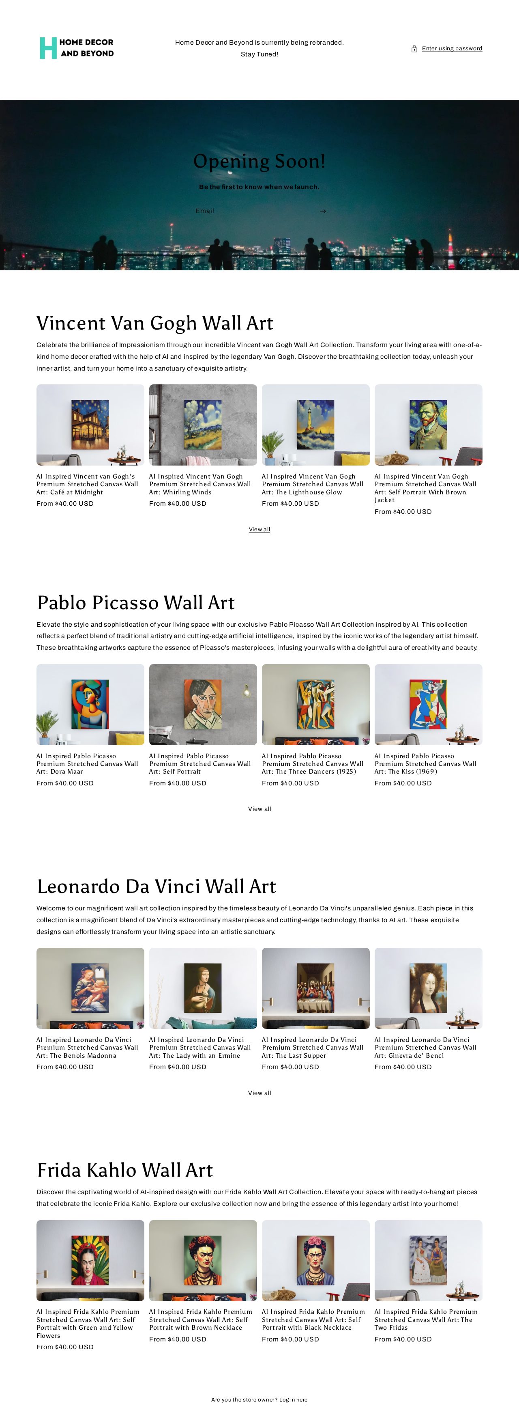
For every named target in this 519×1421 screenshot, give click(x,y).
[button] (447, 48)
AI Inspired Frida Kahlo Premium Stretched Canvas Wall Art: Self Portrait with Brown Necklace (200, 1319)
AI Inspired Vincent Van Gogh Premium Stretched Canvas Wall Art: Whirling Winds (200, 484)
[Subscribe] (323, 211)
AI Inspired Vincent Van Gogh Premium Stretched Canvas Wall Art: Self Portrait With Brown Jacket (425, 488)
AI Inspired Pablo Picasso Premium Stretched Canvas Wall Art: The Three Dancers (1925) (313, 764)
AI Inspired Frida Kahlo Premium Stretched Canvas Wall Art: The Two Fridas (426, 1319)
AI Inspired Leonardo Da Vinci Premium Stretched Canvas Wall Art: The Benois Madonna (87, 1047)
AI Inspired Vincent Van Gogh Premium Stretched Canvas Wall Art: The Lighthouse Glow (313, 484)
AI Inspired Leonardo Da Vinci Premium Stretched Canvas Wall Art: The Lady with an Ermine (200, 1047)
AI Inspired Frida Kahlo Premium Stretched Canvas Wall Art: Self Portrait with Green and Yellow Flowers (87, 1323)
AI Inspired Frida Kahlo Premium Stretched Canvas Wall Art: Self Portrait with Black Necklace (313, 1319)
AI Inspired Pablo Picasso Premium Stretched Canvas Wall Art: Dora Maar (87, 764)
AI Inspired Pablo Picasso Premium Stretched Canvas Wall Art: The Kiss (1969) (425, 764)
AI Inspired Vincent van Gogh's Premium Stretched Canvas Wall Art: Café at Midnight (87, 484)
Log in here (293, 1400)
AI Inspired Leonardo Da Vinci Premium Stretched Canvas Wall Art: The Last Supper (313, 1047)
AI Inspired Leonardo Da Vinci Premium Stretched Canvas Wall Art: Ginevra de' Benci (425, 1047)
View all (259, 529)
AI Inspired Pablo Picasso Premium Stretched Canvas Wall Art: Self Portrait (200, 764)
